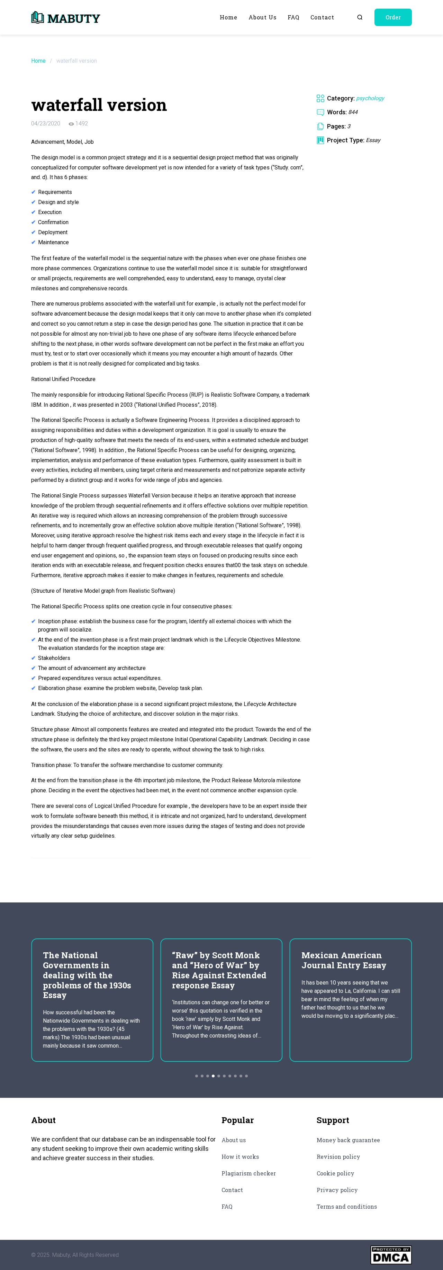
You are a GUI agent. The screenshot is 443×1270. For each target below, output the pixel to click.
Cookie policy (335, 1173)
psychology (370, 98)
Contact (322, 17)
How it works (240, 1156)
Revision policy (338, 1156)
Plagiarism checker (249, 1173)
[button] (196, 1076)
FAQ (293, 17)
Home (228, 17)
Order (393, 17)
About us (262, 17)
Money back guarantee (348, 1140)
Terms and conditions (347, 1206)
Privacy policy (337, 1189)
